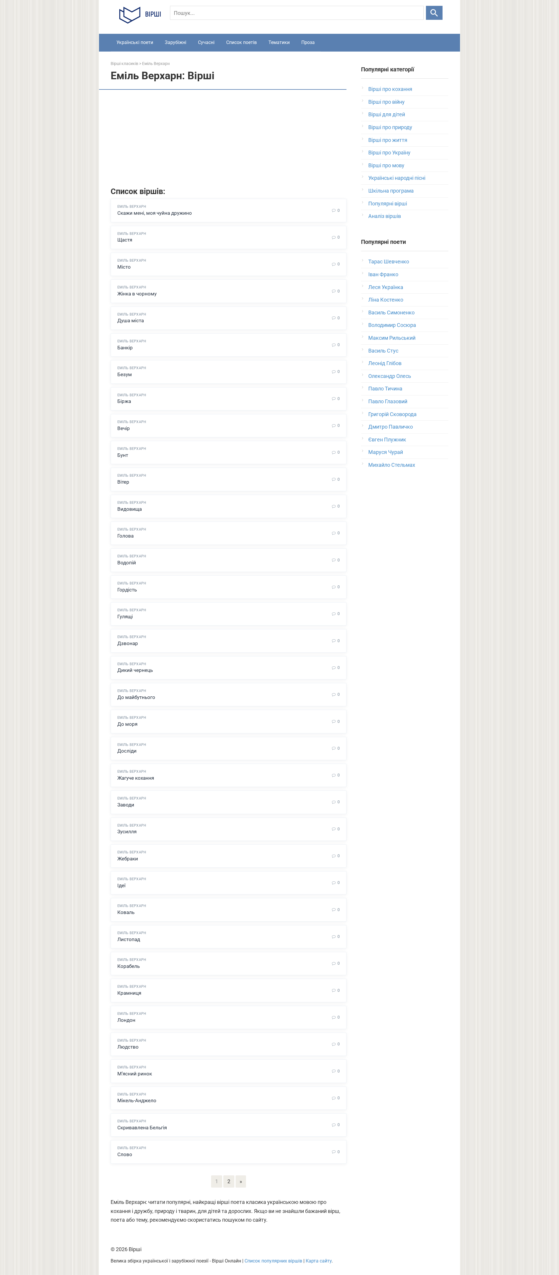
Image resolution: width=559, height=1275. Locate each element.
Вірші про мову (386, 165)
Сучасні (206, 42)
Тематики (279, 42)
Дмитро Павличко (390, 427)
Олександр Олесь (389, 376)
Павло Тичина (385, 388)
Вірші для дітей (386, 114)
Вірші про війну (386, 102)
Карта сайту (319, 1261)
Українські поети (134, 42)
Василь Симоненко (391, 312)
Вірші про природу (390, 127)
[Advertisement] (228, 139)
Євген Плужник (387, 439)
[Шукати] (434, 13)
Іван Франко (383, 274)
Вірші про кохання (390, 89)
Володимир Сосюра (392, 325)
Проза (308, 42)
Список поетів (241, 42)
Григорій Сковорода (392, 414)
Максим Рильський (391, 338)
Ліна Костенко (385, 300)
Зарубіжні (175, 42)
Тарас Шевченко (388, 261)
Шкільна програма (391, 191)
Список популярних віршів (273, 1261)
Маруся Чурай (385, 452)
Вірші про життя (387, 140)
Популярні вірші (387, 203)
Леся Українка (385, 287)
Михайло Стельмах (391, 465)
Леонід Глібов (384, 363)
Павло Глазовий (387, 401)
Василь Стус (383, 351)
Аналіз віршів (384, 216)
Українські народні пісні (396, 178)
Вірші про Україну (389, 152)
